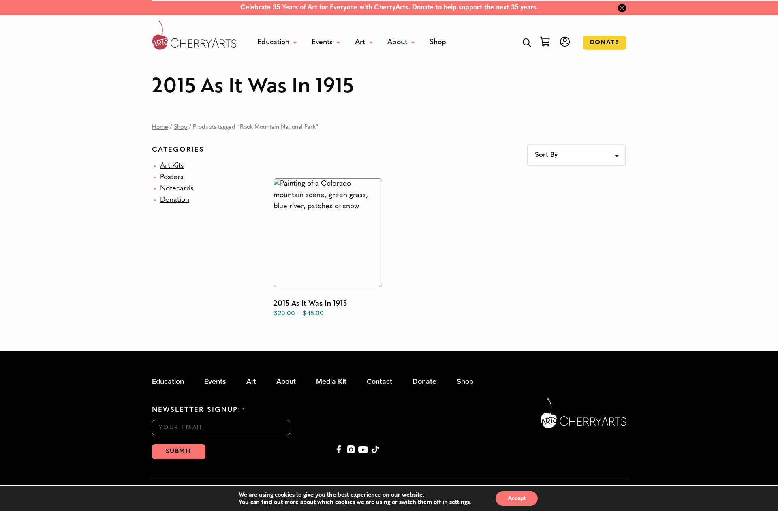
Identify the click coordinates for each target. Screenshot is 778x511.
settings (459, 502)
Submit (179, 452)
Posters (172, 177)
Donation (174, 200)
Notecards (177, 188)
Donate (604, 43)
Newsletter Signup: (198, 409)
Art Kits (172, 166)
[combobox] (576, 155)
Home (160, 127)
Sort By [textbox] (546, 155)
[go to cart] (544, 43)
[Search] (527, 42)
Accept (517, 498)
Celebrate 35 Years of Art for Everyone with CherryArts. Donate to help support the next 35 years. (389, 7)
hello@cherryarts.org (470, 420)
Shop (180, 127)
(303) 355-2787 (462, 432)
